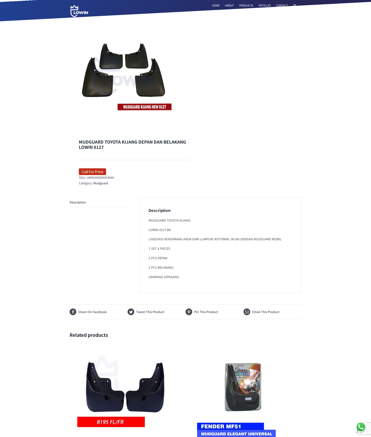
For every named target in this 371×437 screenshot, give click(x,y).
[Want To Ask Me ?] (361, 427)
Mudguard (100, 183)
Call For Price (92, 171)
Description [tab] (78, 202)
